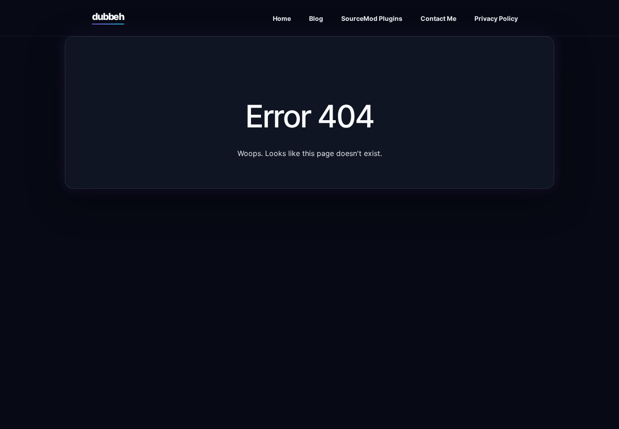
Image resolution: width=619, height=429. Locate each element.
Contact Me (438, 18)
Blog (316, 18)
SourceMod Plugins (371, 18)
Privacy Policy (496, 18)
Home (282, 18)
